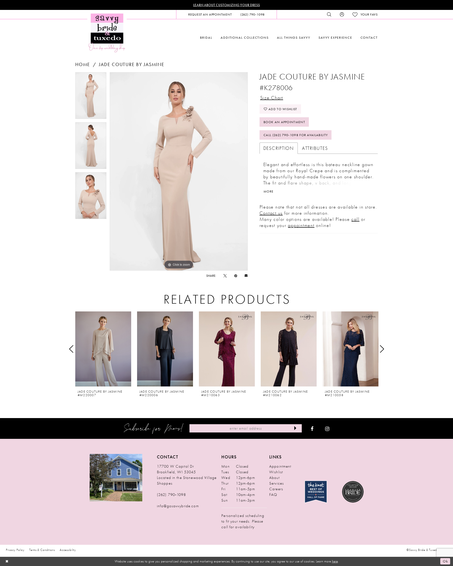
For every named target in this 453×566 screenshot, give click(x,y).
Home (82, 64)
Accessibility (68, 550)
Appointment (280, 466)
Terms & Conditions (42, 550)
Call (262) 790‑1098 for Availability (296, 135)
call (355, 219)
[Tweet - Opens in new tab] (225, 275)
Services (276, 483)
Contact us (271, 213)
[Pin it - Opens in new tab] (235, 275)
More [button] (268, 191)
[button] (342, 14)
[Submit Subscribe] (295, 428)
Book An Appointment (284, 122)
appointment (301, 225)
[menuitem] (210, 14)
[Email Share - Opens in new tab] (246, 275)
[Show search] (329, 14)
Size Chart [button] (271, 98)
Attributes (315, 148)
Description (278, 148)
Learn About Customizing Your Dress (226, 5)
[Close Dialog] (7, 561)
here (335, 561)
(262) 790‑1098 (171, 494)
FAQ (273, 494)
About (274, 477)
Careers (276, 488)
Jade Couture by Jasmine (131, 64)
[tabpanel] (90, 97)
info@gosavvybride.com (178, 505)
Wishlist (276, 471)
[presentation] (103, 348)
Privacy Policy (15, 550)
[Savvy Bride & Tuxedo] (107, 32)
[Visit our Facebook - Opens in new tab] (312, 428)
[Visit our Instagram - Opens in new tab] (327, 428)
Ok (445, 561)
